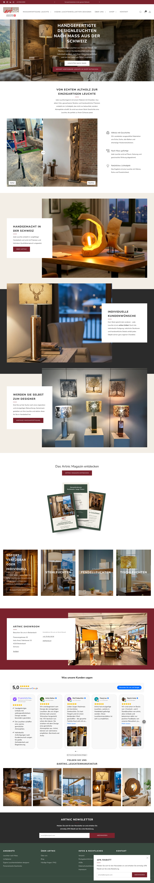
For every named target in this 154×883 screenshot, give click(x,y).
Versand (81, 856)
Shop (111, 12)
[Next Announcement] (99, 2)
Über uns (99, 12)
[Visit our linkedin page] (10, 2)
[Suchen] (140, 12)
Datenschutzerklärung (86, 866)
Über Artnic (21, 249)
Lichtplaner (7, 859)
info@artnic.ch (47, 641)
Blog (42, 859)
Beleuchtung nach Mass (20, 590)
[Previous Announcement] (54, 2)
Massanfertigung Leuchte (36, 12)
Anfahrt (16, 651)
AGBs (81, 862)
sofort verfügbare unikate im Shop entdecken (77, 69)
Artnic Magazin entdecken (77, 473)
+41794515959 (20, 2)
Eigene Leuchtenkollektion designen (73, 12)
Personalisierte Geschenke (12, 866)
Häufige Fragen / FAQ (48, 862)
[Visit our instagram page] (7, 2)
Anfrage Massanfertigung (28, 420)
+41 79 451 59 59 (48, 636)
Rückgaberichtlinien (86, 859)
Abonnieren (139, 875)
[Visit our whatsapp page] (13, 2)
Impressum (82, 869)
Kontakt (124, 12)
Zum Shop (58, 582)
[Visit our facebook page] (4, 2)
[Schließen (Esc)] (147, 858)
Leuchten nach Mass (77, 63)
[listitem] (77, 2)
